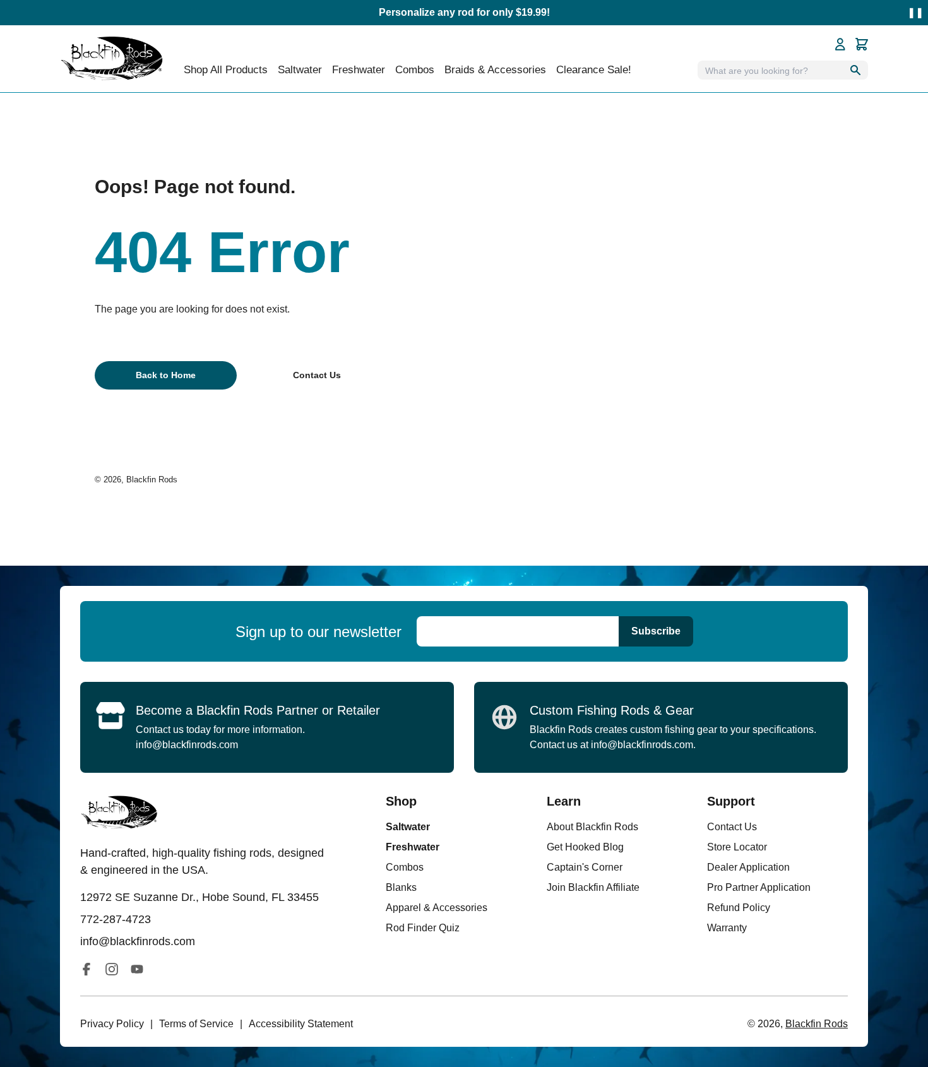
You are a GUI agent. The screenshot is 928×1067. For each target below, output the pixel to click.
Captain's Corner (584, 867)
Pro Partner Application (759, 887)
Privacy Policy (112, 1023)
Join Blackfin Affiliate (593, 887)
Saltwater (408, 826)
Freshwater (412, 847)
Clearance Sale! (593, 70)
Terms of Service (196, 1023)
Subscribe (656, 631)
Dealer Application (748, 867)
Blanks (401, 887)
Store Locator (737, 847)
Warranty (727, 927)
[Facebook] (86, 969)
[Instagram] (111, 969)
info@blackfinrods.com (187, 744)
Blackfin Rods (151, 479)
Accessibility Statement (301, 1023)
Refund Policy (738, 907)
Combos (414, 70)
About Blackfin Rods (592, 826)
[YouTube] (137, 969)
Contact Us (732, 826)
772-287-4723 (115, 919)
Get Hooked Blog (585, 847)
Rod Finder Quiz (423, 927)
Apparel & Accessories (436, 907)
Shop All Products (226, 70)
